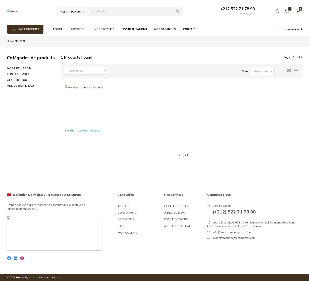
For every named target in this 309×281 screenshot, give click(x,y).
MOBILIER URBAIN (19, 68)
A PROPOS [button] (77, 29)
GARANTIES (126, 219)
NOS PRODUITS (104, 29)
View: (245, 71)
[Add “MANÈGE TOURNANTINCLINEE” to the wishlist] (100, 95)
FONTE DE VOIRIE (19, 74)
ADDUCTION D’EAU (177, 226)
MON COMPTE (128, 232)
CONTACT (189, 29)
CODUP (33, 277)
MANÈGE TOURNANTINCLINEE (82, 130)
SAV (120, 226)
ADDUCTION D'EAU (20, 85)
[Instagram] (22, 258)
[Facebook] (9, 258)
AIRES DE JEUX (17, 80)
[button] (100, 105)
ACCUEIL (58, 29)
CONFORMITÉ (127, 212)
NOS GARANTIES (165, 29)
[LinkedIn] (15, 258)
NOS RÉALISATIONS (134, 29)
